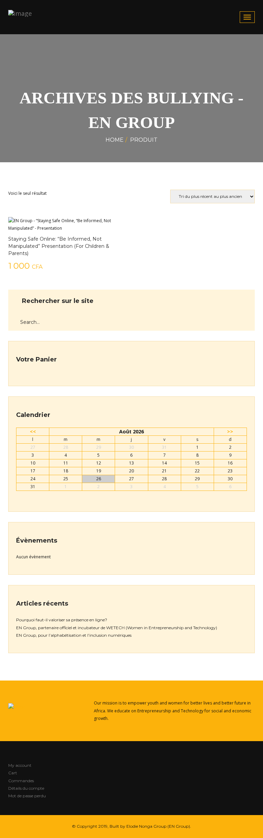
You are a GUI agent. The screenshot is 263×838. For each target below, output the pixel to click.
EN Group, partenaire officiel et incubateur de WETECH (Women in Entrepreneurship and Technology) (116, 627)
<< (33, 431)
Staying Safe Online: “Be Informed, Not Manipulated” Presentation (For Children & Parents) (58, 246)
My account (20, 765)
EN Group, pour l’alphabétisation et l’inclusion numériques (74, 635)
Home (114, 140)
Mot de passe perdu (27, 795)
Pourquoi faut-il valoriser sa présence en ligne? (61, 619)
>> (230, 431)
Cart (12, 772)
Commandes (21, 780)
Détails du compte (26, 788)
